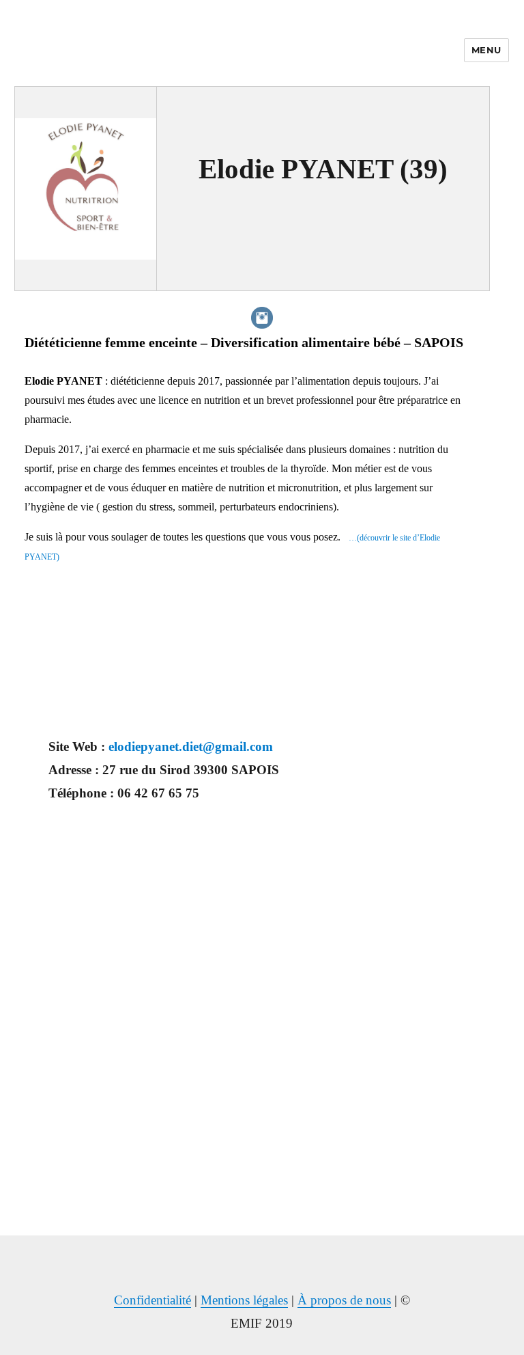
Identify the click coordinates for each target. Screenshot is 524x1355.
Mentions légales (244, 1300)
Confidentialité (152, 1300)
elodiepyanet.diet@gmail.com (190, 746)
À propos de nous (344, 1300)
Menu (486, 49)
